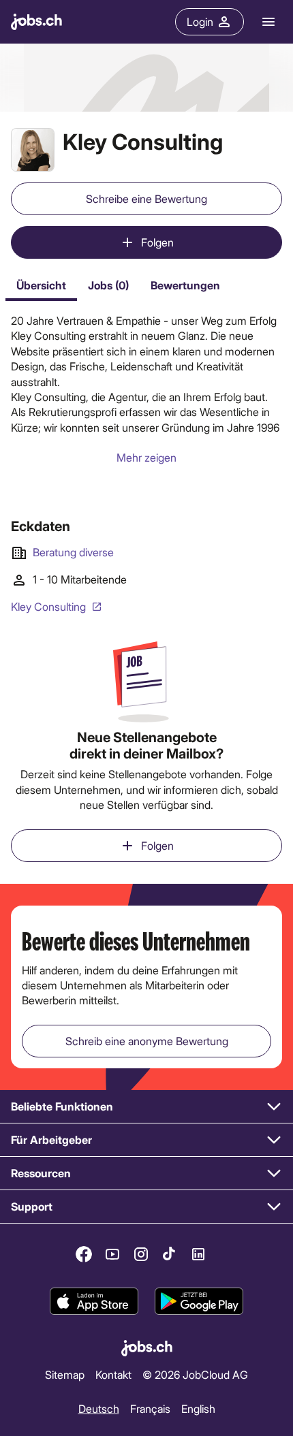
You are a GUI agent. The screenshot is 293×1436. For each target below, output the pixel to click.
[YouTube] (112, 1254)
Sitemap (64, 1374)
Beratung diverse (73, 551)
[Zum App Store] (94, 1301)
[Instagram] (141, 1254)
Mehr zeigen (146, 457)
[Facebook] (84, 1254)
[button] (146, 1106)
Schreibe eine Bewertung (146, 198)
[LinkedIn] (198, 1254)
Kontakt (113, 1374)
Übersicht (41, 284)
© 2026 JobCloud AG (195, 1374)
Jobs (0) (108, 284)
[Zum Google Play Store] (199, 1301)
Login (200, 21)
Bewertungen (185, 284)
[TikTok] (170, 1254)
